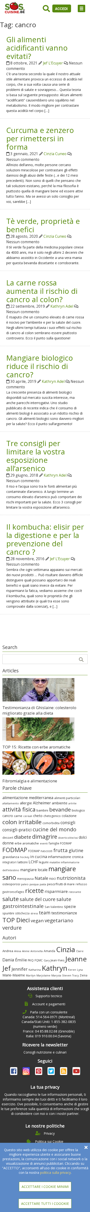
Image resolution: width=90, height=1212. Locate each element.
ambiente (59, 803)
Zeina (83, 975)
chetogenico (52, 816)
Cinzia (65, 949)
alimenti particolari (67, 798)
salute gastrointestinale (36, 902)
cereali (27, 816)
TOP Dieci (16, 920)
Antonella (36, 951)
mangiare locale (34, 869)
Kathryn (54, 968)
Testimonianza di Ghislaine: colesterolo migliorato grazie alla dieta (39, 710)
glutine (76, 850)
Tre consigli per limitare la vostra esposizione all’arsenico (35, 455)
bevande (60, 809)
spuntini (8, 913)
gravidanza (10, 857)
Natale (41, 878)
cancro (7, 815)
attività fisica (19, 809)
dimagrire (44, 836)
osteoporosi (11, 884)
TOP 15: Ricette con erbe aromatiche (36, 747)
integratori (9, 862)
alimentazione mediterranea (27, 797)
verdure (12, 927)
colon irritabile (22, 822)
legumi (43, 862)
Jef (6, 968)
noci (52, 878)
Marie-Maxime (13, 975)
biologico (78, 810)
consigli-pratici (17, 830)
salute (10, 899)
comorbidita (51, 823)
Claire (80, 951)
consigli (67, 822)
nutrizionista (71, 878)
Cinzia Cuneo (55, 153)
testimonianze (64, 913)
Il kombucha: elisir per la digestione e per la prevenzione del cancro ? (45, 539)
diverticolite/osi (68, 837)
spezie (70, 906)
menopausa (25, 878)
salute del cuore (37, 899)
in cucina (38, 856)
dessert (7, 837)
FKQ (31, 960)
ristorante (75, 892)
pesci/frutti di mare (61, 884)
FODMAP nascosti (40, 851)
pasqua (34, 884)
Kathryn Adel (61, 306)
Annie (26, 951)
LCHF (33, 861)
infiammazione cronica (65, 856)
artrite (72, 803)
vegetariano (59, 920)
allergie (26, 803)
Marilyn (31, 975)
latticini (23, 862)
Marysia (56, 975)
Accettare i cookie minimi (45, 1186)
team (44, 912)
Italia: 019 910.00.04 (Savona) (48, 1036)
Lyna (80, 969)
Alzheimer (42, 803)
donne (8, 843)
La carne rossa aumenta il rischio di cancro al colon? (42, 291)
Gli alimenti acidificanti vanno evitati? (37, 47)
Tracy (75, 975)
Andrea (7, 951)
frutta (60, 850)
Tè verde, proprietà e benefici (43, 225)
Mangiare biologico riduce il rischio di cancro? (39, 366)
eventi (44, 843)
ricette (34, 890)
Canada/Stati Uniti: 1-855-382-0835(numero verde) (49, 1024)
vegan (37, 920)
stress (34, 913)
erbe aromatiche (27, 843)
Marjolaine (43, 975)
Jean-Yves (57, 960)
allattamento (10, 803)
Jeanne (76, 958)
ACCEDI (62, 8)
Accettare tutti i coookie (45, 1203)
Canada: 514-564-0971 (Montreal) (49, 1017)
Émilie (21, 960)
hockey (24, 857)
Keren (72, 969)
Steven (66, 975)
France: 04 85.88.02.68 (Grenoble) (49, 1031)
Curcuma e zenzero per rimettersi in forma (40, 138)
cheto (37, 815)
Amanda (49, 951)
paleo (25, 884)
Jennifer (20, 969)
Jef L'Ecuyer (53, 63)
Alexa (17, 951)
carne (18, 816)
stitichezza (22, 913)
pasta (43, 884)
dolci (83, 837)
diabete (22, 836)
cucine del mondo (54, 829)
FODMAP (14, 850)
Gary (47, 960)
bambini (42, 810)
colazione (69, 815)
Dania (8, 960)
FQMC (39, 960)
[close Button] (86, 1147)
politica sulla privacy (55, 1172)
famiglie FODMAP (60, 843)
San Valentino (54, 907)
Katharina (35, 969)
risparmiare (56, 891)
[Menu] (81, 8)
